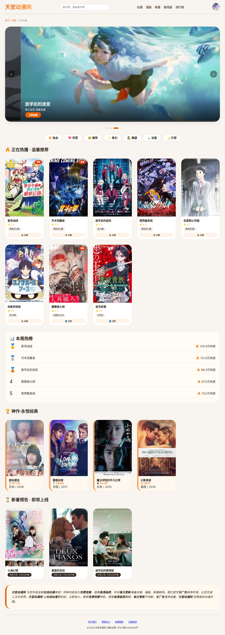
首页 (7, 20)
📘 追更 (68, 321)
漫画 (149, 7)
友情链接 (119, 622)
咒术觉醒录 (112, 358)
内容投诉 (132, 622)
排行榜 (180, 7)
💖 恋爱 (73, 138)
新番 (157, 7)
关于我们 (92, 622)
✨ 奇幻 (112, 138)
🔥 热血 (53, 138)
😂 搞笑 (93, 138)
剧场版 (168, 7)
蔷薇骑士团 (112, 381)
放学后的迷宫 (112, 370)
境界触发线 (112, 393)
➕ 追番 (24, 235)
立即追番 (17, 115)
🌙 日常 (172, 138)
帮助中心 (106, 622)
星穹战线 (112, 346)
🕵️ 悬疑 (132, 138)
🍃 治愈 (152, 138)
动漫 (140, 7)
